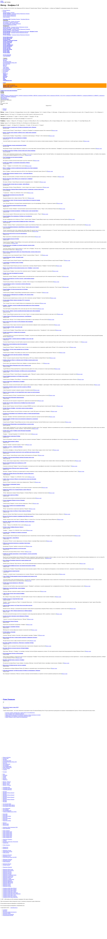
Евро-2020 (5, 815)
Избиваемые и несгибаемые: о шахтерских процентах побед (18, 716)
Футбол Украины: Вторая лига (9, 15)
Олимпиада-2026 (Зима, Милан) (10, 888)
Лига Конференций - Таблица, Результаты (12, 23)
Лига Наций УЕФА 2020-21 (9, 805)
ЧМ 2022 (5, 793)
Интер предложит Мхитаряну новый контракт (13, 397)
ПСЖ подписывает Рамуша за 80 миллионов (13, 653)
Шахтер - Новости (11, 84)
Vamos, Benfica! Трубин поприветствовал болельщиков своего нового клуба (20, 576)
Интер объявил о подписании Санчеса (11, 484)
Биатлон (5, 77)
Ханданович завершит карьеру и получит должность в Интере (17, 386)
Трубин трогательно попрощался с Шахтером (13, 582)
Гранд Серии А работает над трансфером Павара (14, 505)
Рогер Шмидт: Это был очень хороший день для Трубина (16, 349)
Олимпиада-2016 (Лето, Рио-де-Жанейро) (12, 893)
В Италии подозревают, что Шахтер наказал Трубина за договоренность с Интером (21, 670)
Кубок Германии (15, 30)
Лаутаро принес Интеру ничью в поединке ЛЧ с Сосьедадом (16, 300)
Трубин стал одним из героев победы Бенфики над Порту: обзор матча (18, 221)
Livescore (12, 12)
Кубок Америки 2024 (7, 831)
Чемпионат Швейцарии (8, 881)
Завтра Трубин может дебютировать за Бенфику (14, 381)
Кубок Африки (6, 68)
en (1, 1)
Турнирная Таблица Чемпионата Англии (19, 27)
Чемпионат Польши (7, 873)
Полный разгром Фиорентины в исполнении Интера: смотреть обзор (18, 424)
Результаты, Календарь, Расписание (10, 841)
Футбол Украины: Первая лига (9, 14)
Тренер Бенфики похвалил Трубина (11, 238)
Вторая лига (5, 848)
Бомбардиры (5, 842)
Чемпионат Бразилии (7, 880)
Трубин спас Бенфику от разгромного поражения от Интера (16, 162)
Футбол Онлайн (6, 12)
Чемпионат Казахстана (8, 877)
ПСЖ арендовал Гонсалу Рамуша (10, 621)
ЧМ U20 (4, 66)
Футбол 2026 (5, 758)
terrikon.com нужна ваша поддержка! (8, 90)
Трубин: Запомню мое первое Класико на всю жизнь (14, 205)
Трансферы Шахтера (25, 19)
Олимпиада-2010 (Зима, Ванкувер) (10, 897)
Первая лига (5, 847)
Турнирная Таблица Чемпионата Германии (21, 29)
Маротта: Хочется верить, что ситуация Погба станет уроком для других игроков (21, 392)
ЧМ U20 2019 (6, 825)
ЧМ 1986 (5, 801)
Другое (4, 72)
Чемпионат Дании (7, 883)
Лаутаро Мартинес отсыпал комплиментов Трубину (14, 145)
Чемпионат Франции (7, 867)
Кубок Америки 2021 (7, 832)
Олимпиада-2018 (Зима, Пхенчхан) (10, 892)
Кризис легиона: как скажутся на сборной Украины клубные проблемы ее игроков (22, 714)
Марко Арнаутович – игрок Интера (11, 537)
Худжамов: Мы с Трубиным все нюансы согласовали (15, 532)
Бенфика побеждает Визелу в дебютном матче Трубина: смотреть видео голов (20, 360)
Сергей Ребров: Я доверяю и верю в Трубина (13, 262)
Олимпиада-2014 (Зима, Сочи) (9, 894)
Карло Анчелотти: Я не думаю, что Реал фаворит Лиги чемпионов (18, 321)
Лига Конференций (7, 766)
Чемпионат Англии (7, 850)
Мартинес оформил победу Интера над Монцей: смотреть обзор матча (18, 521)
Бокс (4, 78)
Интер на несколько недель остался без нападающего (15, 233)
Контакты (5, 910)
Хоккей (4, 74)
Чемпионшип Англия (7, 28)
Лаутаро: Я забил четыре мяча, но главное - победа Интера (16, 184)
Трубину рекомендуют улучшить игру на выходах (14, 332)
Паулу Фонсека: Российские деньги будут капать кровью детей (17, 560)
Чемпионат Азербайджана (8, 879)
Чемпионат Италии (7, 863)
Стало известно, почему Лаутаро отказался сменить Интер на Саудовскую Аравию (21, 200)
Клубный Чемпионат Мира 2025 (10, 62)
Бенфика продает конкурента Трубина (11, 436)
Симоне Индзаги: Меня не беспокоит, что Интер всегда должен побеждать (19, 370)
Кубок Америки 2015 (7, 836)
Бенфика (7, 98)
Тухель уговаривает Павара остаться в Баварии (14, 500)
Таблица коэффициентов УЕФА (10, 24)
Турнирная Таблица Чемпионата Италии (19, 32)
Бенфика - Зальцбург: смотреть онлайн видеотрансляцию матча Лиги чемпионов (21, 305)
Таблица (5, 840)
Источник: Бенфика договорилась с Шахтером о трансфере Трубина (18, 642)
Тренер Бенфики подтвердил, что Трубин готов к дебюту (15, 376)
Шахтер (4, 83)
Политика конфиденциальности (10, 912)
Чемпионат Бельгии (7, 871)
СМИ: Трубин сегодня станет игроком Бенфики (13, 593)
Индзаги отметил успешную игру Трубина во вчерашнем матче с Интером (19, 127)
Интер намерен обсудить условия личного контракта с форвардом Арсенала (20, 637)
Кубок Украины (6, 17)
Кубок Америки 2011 (7, 837)
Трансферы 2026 (6, 787)
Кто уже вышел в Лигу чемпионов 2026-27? (14, 713)
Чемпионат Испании (7, 854)
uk (0, 1)
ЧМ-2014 (5, 798)
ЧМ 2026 (5, 60)
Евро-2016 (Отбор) (7, 818)
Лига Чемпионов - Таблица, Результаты (11, 21)
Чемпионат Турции (7, 878)
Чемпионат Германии (7, 859)
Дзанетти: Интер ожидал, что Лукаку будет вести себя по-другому (17, 605)
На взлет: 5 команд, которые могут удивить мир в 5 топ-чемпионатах (20, 712)
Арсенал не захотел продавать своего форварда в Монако (16, 616)
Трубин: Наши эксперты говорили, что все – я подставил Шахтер (17, 173)
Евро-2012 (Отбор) (7, 820)
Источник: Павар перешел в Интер (11, 441)
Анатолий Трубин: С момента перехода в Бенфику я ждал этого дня (18, 338)
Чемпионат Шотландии (8, 882)
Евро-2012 (5, 819)
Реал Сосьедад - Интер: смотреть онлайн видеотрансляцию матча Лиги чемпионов (21, 310)
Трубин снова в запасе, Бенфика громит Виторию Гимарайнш (17, 430)
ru (2, 1)
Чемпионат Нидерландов (8, 870)
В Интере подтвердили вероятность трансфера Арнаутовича (16, 543)
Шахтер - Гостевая (7, 785)
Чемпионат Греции (7, 886)
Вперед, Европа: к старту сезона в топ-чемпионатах (16, 717)
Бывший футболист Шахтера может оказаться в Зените (15, 468)
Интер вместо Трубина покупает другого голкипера (14, 665)
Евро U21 (5, 64)
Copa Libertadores (6, 56)
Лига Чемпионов (6, 69)
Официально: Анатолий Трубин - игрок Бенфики (14, 588)
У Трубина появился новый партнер (11, 570)
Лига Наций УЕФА (7, 61)
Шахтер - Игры (6, 86)
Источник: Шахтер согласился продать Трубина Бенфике (16, 648)
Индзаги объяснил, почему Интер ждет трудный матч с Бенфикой (17, 178)
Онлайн (4, 109)
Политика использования (8, 914)
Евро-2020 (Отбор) (7, 816)
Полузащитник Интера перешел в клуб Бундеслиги (14, 548)
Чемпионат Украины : (7, 839)
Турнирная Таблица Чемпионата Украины (20, 13)
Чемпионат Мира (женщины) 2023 (10, 827)
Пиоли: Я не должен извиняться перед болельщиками (15, 344)
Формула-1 (5, 73)
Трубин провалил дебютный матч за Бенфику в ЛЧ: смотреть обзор (18, 294)
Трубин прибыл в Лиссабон (9, 632)
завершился (7, 95)
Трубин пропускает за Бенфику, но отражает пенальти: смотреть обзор (18, 245)
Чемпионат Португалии (8, 869)
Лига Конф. (5, 71)
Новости (5, 108)
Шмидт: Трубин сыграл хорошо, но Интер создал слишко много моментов (19, 132)
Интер (5, 97)
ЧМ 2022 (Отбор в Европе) (8, 795)
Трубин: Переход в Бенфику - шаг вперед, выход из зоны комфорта (18, 408)
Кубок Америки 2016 (7, 835)
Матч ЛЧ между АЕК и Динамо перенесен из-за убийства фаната (17, 610)
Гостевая (5, 84)
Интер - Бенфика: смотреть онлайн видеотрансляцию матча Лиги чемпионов (20, 167)
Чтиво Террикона (9, 699)
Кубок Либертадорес (7, 767)
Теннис (4, 79)
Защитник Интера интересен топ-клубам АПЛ (13, 194)
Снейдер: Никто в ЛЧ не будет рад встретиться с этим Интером (17, 316)
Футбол (2, 2)
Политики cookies (7, 913)
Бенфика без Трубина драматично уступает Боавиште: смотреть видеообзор (20, 553)
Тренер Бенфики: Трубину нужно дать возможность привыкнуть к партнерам (20, 418)
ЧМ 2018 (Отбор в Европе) (8, 797)
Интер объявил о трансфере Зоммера (11, 626)
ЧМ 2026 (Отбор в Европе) (8, 792)
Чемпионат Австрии (7, 872)
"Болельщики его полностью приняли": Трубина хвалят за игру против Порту (20, 210)
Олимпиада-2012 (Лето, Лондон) (10, 896)
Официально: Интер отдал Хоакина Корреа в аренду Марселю (17, 489)
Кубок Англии (16, 28)
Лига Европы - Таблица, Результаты (10, 22)
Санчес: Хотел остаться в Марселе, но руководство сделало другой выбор (19, 478)
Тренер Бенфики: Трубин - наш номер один (12, 326)
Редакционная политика (8, 915)
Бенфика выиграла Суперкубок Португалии (13, 598)
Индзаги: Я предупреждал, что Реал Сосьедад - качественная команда (18, 278)
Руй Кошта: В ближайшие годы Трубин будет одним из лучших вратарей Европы (21, 413)
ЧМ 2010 (5, 800)
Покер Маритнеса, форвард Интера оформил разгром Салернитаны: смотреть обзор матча (23, 189)
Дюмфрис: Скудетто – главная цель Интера (12, 446)
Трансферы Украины (15, 19)
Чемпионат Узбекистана (8, 876)
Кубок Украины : (6, 845)
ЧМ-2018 (5, 796)
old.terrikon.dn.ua (14, 907)
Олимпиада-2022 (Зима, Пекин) (9, 890)
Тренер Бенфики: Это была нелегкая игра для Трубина (15, 289)
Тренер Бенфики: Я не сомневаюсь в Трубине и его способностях (17, 216)
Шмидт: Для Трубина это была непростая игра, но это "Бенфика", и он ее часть (21, 267)
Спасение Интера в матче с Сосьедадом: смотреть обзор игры (17, 283)
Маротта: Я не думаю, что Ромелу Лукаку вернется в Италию (17, 510)
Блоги (4, 82)
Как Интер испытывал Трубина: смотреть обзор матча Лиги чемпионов (19, 150)
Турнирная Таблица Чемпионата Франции (21, 34)
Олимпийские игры (7, 80)
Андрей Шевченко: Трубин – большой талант (13, 257)
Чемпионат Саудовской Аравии (9, 874)
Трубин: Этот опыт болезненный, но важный (13, 273)
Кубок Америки (6, 830)
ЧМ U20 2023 (6, 823)
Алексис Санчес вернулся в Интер (10, 494)
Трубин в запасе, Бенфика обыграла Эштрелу (13, 527)
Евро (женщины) (6, 63)
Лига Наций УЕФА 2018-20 (9, 806)
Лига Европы (6, 70)
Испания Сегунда (6, 856)
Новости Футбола (7, 757)
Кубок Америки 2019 (7, 834)
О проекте (5, 909)
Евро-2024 (5, 59)
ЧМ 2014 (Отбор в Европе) (8, 799)
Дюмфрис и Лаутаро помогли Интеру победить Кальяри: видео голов (18, 457)
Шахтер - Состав (13, 86)
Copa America (6, 67)
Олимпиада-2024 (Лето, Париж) (9, 889)
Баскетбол (5, 76)
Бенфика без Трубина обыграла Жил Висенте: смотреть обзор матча (18, 473)
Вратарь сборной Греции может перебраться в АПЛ (14, 462)
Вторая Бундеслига (7, 30)
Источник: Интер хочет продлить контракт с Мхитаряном (16, 354)
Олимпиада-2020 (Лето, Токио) (9, 891)
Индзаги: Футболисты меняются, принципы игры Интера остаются (18, 516)
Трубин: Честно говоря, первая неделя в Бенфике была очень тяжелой (19, 402)
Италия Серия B (6, 33)
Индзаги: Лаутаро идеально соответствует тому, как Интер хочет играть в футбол (21, 452)
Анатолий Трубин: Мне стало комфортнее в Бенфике (15, 137)
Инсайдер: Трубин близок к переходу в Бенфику (13, 659)
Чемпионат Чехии (7, 885)
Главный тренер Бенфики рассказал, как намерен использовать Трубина (19, 565)
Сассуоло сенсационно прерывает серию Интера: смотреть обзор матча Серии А (21, 226)
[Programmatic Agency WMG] (1, 933)
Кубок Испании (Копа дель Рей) (10, 857)
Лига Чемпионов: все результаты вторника (12, 157)
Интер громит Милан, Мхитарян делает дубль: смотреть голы (17, 365)
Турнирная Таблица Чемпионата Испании (20, 31)
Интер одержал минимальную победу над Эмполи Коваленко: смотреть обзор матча (22, 251)
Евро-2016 (5, 817)
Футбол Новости (6, 10)
